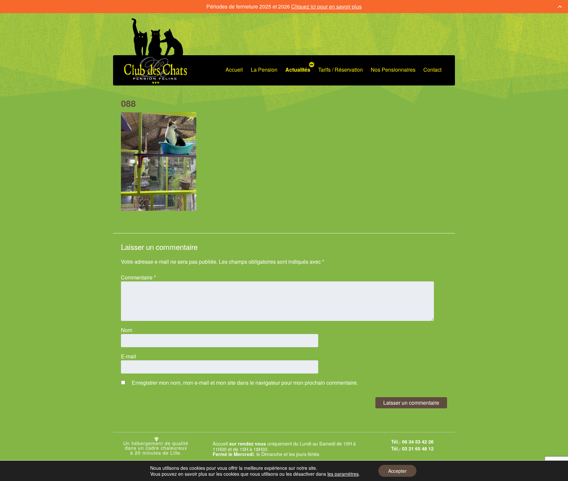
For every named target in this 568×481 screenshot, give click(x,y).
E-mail (128, 356)
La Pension (264, 69)
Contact (432, 69)
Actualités (297, 69)
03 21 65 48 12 (418, 448)
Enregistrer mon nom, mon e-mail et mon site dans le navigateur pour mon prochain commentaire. (245, 382)
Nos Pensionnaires (393, 69)
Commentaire (138, 277)
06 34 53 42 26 (418, 441)
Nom (126, 330)
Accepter (397, 471)
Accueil (234, 69)
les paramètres (343, 474)
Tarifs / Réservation (340, 69)
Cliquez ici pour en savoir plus (326, 6)
